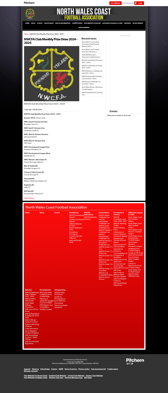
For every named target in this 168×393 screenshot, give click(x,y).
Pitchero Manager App (74, 378)
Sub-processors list (98, 369)
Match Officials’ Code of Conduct (31, 321)
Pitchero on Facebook (130, 363)
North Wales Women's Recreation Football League (92, 88)
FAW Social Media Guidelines (60, 306)
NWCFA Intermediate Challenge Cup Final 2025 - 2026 (92, 77)
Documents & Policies (92, 23)
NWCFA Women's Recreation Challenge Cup (105, 243)
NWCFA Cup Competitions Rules (106, 274)
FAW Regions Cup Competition (46, 306)
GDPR (61, 369)
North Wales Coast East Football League (135, 219)
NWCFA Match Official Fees (30, 300)
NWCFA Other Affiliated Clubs (133, 275)
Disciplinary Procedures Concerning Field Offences (75, 235)
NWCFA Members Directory (90, 218)
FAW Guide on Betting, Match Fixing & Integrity (120, 274)
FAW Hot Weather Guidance (120, 280)
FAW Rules (117, 270)
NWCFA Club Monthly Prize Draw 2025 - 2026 (92, 61)
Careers (54, 369)
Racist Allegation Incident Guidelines (32, 332)
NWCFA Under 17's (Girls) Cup (106, 252)
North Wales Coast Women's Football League (135, 232)
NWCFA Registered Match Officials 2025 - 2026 (32, 294)
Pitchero (29, 3)
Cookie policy (112, 369)
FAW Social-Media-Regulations (120, 284)
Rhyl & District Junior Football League (133, 259)
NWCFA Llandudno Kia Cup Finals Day (92, 94)
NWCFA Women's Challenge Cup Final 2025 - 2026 (92, 72)
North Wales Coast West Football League (135, 225)
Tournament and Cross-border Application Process (121, 266)
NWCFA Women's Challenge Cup (105, 231)
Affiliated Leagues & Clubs (112, 23)
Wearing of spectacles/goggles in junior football (47, 301)
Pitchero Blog (127, 363)
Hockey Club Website (94, 376)
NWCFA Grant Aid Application (120, 260)
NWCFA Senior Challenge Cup (104, 216)
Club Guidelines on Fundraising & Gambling (120, 255)
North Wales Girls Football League (134, 271)
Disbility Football (46, 309)
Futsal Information (31, 329)
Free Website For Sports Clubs (35, 376)
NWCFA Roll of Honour (104, 278)
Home (27, 23)
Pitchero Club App (56, 378)
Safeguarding (83, 27)
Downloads (58, 303)
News (33, 23)
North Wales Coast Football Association (84, 13)
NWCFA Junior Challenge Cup (104, 227)
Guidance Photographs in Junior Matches (60, 299)
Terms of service (71, 369)
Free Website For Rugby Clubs (35, 378)
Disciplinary (49, 23)
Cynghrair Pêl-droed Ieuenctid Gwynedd (135, 254)
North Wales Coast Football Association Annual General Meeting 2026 (90, 44)
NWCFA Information (62, 23)
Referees (127, 23)
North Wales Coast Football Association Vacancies (90, 51)
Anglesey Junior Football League (134, 250)
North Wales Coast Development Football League (135, 238)
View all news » (29, 198)
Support (27, 369)
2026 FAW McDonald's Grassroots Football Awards (91, 56)
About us (35, 369)
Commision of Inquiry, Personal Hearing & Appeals (120, 234)
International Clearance (118, 250)
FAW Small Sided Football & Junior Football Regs (46, 294)
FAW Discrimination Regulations (32, 342)
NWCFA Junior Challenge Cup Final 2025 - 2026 (91, 83)
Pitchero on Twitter (132, 363)
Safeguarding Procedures (59, 293)
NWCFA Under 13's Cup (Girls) (106, 269)
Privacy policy (84, 369)
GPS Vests (88, 378)
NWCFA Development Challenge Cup (104, 236)
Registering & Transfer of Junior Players (120, 240)
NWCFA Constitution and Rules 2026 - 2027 (120, 219)
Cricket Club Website (76, 376)
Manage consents (31, 371)
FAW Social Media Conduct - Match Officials (31, 337)
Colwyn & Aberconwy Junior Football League (135, 265)
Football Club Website (57, 376)
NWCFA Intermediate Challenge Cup (104, 221)
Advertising (45, 369)
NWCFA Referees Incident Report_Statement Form (75, 227)
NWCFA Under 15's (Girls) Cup (106, 261)
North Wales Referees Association (29, 305)
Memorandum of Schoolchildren (120, 246)
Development (138, 23)
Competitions (77, 23)
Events (40, 23)
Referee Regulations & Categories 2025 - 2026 (32, 316)
